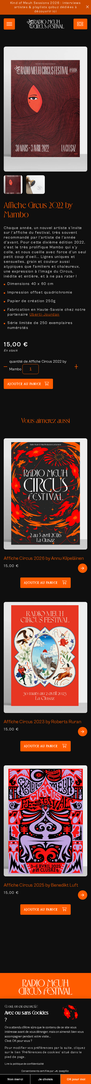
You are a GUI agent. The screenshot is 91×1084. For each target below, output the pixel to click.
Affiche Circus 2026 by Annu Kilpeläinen (44, 558)
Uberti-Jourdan (45, 314)
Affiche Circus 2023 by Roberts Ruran (42, 721)
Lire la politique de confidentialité (24, 1063)
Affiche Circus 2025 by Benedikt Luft (41, 885)
